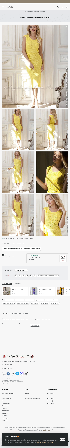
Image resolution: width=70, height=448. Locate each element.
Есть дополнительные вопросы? (25, 238)
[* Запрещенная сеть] (26, 374)
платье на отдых (55, 303)
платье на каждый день (23, 303)
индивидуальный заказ (9, 303)
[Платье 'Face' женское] (60, 291)
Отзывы (25, 313)
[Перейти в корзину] (67, 6)
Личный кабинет (52, 390)
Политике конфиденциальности (45, 442)
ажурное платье (30, 300)
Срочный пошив (8, 270)
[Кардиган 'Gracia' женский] (6, 291)
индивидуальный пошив (51, 300)
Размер (6, 275)
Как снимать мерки (9, 238)
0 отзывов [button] (12, 243)
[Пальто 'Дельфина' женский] (33, 291)
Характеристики (15, 313)
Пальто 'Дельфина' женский (45, 289)
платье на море (44, 303)
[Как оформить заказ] (6, 1)
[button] (12, 293)
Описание (5, 313)
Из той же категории (7, 283)
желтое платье (34, 303)
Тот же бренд (17, 283)
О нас (26, 390)
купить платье (39, 300)
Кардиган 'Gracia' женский (18, 289)
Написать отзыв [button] (20, 243)
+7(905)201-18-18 (46, 430)
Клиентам (5, 390)
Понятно (62, 439)
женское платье (9, 300)
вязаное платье (19, 300)
